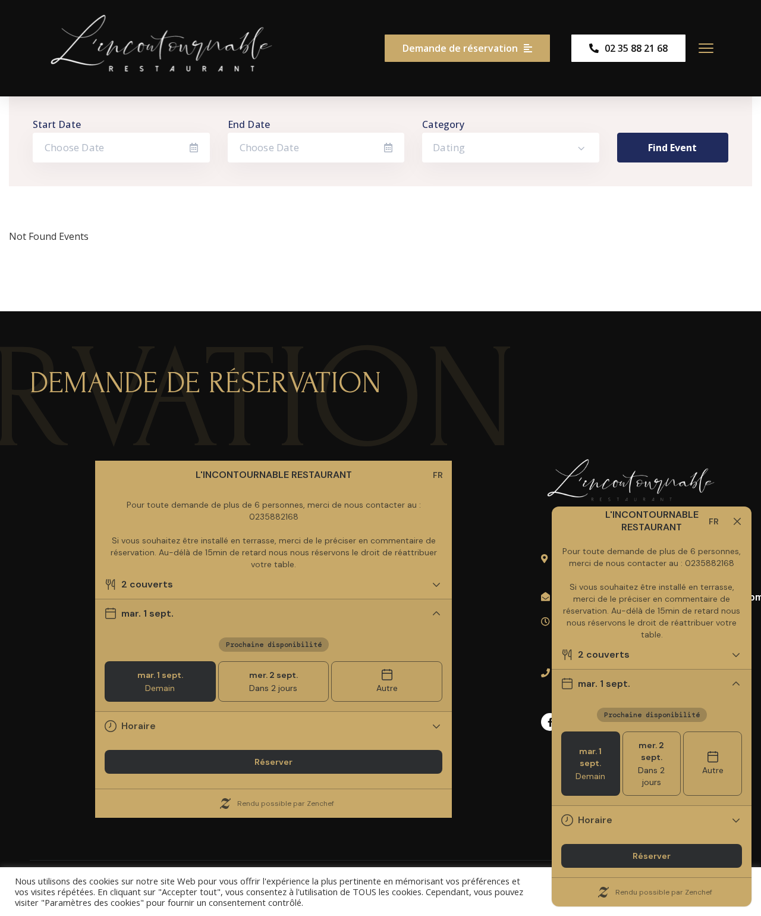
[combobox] (510, 147)
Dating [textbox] (449, 147)
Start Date (57, 124)
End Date (249, 124)
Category (443, 124)
